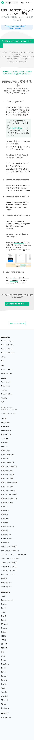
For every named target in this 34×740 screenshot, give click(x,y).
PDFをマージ (5, 518)
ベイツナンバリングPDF (9, 566)
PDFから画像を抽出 (7, 462)
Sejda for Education (8, 353)
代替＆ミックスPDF (7, 574)
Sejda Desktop (16, 128)
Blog (2, 361)
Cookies (4, 390)
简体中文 (4, 644)
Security (4, 398)
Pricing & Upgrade (7, 341)
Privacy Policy (5, 386)
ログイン (29, 3)
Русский (4, 684)
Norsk (3, 668)
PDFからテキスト (7, 458)
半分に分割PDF (6, 586)
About (3, 357)
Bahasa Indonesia (7, 600)
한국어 (3, 640)
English (3, 616)
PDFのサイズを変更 (7, 474)
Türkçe (3, 704)
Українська (5, 708)
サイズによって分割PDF (9, 546)
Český (3, 612)
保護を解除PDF (6, 582)
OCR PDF (4, 446)
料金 (22, 3)
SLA (2, 402)
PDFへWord (5, 510)
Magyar (3, 660)
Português (4, 676)
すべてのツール (11, 3)
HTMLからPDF (6, 434)
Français (4, 628)
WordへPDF (5, 542)
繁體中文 (4, 648)
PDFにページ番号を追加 (9, 466)
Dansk (3, 608)
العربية (3, 596)
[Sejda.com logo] (2, 2)
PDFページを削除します (9, 498)
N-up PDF (4, 442)
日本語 (3, 636)
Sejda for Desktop (7, 345)
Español (3, 620)
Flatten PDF (5, 426)
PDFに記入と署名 (7, 470)
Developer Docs (6, 373)
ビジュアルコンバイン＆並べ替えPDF (13, 554)
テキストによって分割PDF (10, 550)
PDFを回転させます (7, 526)
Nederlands (5, 664)
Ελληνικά (4, 624)
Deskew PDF (5, 422)
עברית (3, 656)
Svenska (4, 692)
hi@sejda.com (6, 717)
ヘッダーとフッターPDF (9, 570)
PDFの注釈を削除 (7, 486)
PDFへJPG (4, 506)
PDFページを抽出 (7, 502)
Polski (3, 672)
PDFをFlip (4, 514)
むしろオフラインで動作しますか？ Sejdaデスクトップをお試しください (17, 73)
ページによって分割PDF (9, 562)
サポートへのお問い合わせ (17, 323)
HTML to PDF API (7, 369)
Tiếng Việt (4, 700)
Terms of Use (6, 382)
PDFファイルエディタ (8, 490)
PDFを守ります (6, 534)
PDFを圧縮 (4, 530)
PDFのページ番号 (7, 478)
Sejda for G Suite (7, 349)
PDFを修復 (4, 522)
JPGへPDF (4, 438)
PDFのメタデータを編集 (9, 482)
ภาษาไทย (4, 696)
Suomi (3, 688)
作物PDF (4, 578)
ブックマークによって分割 (10, 558)
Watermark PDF (6, 538)
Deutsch (4, 604)
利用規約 (9, 61)
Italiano (3, 632)
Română (4, 680)
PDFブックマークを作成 (9, 494)
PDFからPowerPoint (7, 454)
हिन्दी (2, 652)
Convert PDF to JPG (15, 304)
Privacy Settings (6, 394)
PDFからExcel (5, 450)
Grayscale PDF (6, 430)
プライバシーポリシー (20, 61)
